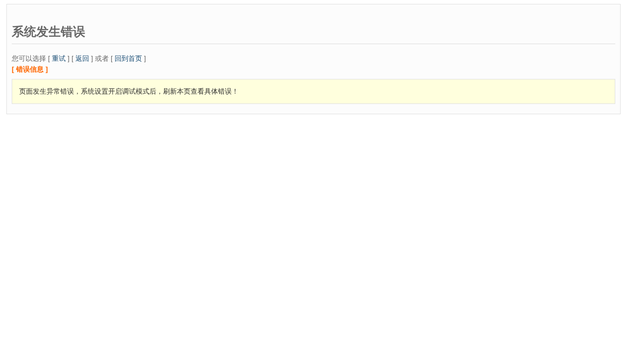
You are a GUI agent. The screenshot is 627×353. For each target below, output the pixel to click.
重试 (59, 58)
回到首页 (128, 58)
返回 (82, 58)
